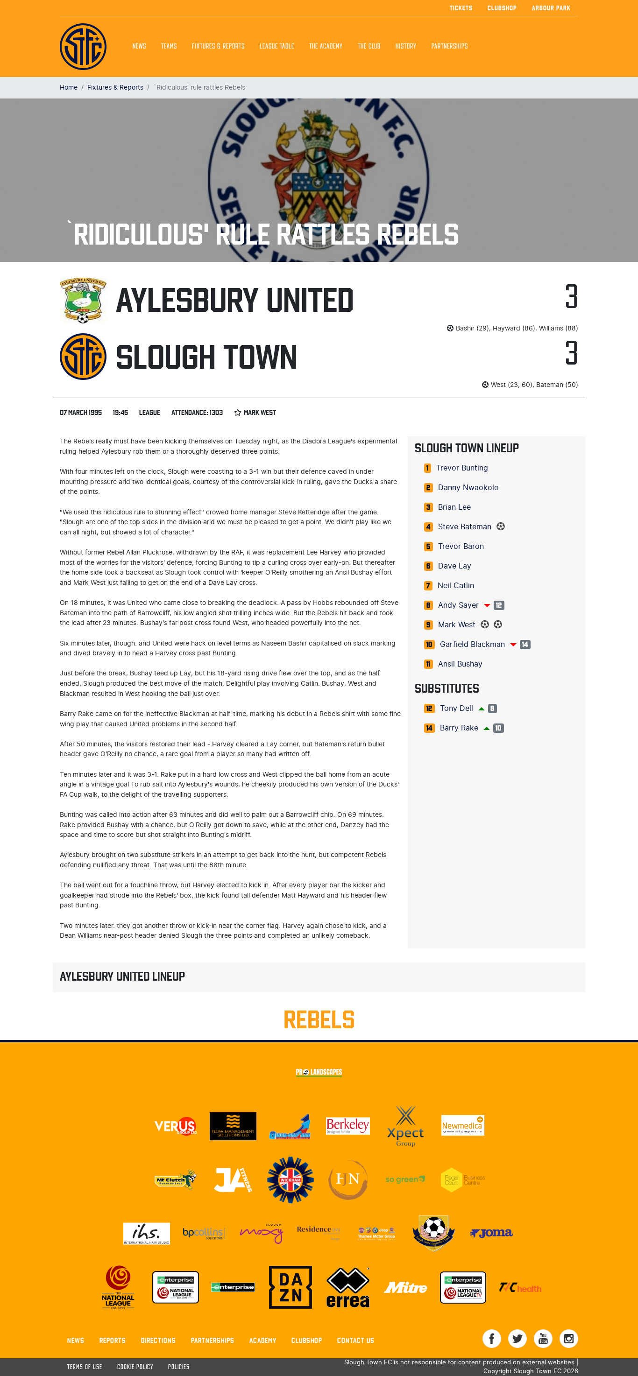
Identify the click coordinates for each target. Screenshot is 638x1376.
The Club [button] (369, 46)
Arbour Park (551, 8)
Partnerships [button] (450, 46)
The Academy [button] (326, 46)
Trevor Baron (461, 546)
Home (69, 87)
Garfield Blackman (472, 644)
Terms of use (84, 1367)
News (139, 46)
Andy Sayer (458, 605)
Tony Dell (456, 708)
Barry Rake (459, 728)
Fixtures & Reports (218, 46)
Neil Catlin (456, 586)
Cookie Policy (135, 1367)
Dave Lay (454, 566)
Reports (112, 1340)
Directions (158, 1340)
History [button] (406, 46)
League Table (277, 46)
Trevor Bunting (462, 468)
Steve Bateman (464, 527)
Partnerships (212, 1340)
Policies (179, 1367)
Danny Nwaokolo (468, 487)
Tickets (461, 8)
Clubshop (502, 8)
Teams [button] (169, 46)
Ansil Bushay (460, 664)
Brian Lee (454, 507)
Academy (262, 1340)
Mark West (456, 625)
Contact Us (356, 1340)
